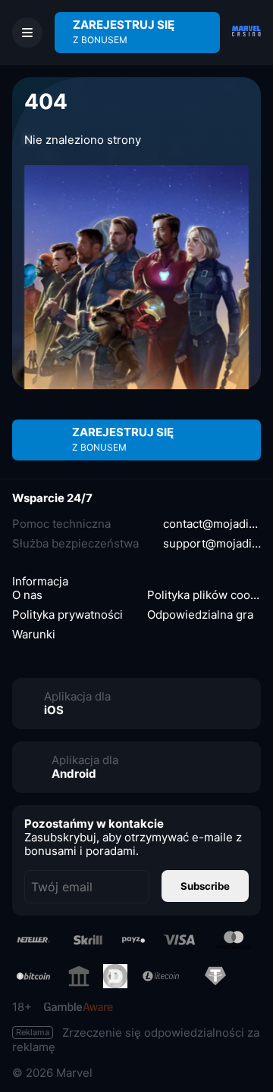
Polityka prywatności (67, 615)
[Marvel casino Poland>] (246, 32)
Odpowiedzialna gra (200, 615)
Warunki (33, 634)
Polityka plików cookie (204, 595)
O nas (27, 595)
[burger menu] (27, 32)
